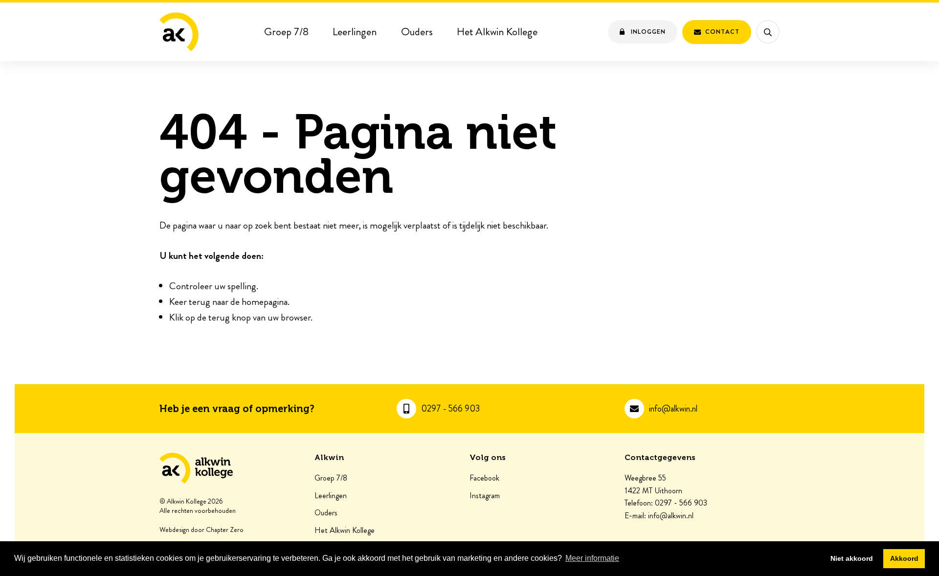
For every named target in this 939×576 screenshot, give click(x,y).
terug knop (229, 317)
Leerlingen (355, 31)
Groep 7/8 (286, 31)
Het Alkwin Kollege (497, 31)
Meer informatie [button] (592, 558)
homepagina (265, 302)
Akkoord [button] (904, 558)
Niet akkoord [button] (851, 558)
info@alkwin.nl (673, 409)
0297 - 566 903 (450, 409)
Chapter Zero (225, 530)
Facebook (484, 478)
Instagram (485, 496)
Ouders (417, 31)
